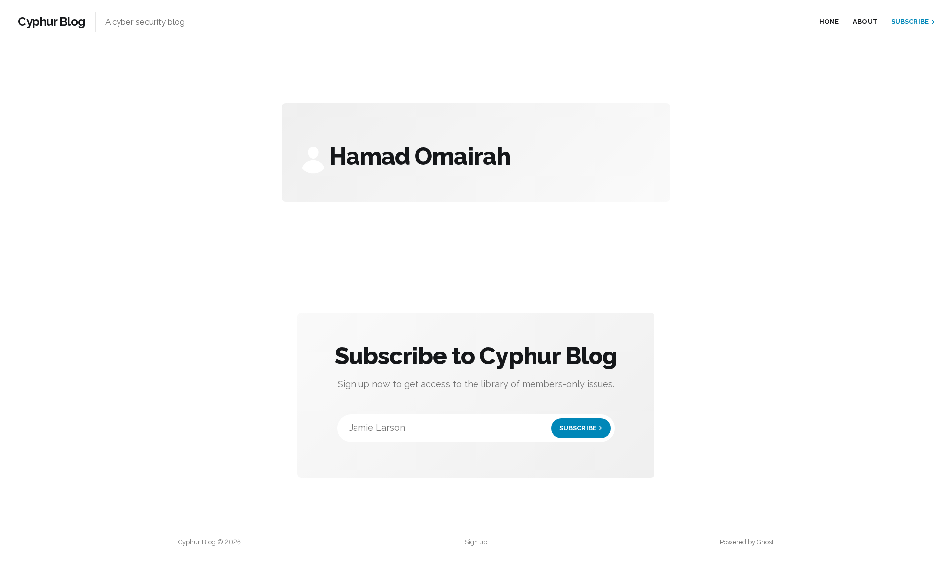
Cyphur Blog (51, 22)
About (865, 21)
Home (829, 21)
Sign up (476, 542)
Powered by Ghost (747, 542)
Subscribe (910, 21)
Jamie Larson (472, 427)
